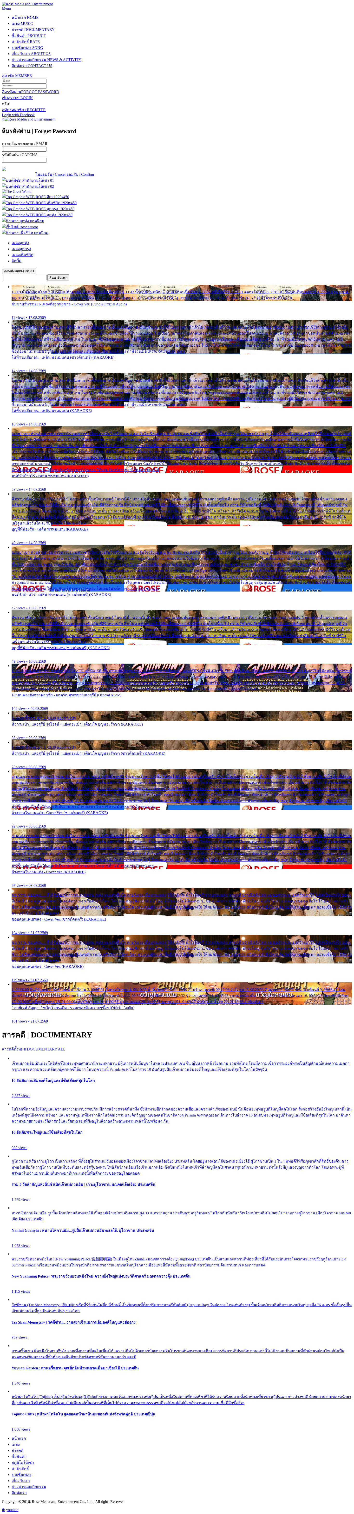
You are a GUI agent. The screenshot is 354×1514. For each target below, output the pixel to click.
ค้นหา (58, 277)
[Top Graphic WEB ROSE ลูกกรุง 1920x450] (38, 209)
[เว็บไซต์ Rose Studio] (20, 227)
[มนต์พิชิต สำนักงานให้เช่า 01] (28, 180)
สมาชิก (17, 76)
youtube (12, 1510)
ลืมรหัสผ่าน (30, 92)
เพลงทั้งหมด (19, 271)
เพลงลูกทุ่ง (20, 243)
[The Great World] (17, 191)
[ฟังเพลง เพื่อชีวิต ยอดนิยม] (25, 233)
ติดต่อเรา (32, 66)
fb (3, 1510)
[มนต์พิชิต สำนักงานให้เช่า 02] (28, 186)
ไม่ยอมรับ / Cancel (51, 174)
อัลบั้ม (16, 261)
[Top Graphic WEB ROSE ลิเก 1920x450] (35, 197)
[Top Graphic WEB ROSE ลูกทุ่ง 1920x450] (37, 215)
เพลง (22, 23)
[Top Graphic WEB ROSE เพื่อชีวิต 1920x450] (39, 203)
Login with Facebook (18, 115)
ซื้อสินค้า (29, 36)
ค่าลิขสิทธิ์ (26, 42)
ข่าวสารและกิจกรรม (46, 60)
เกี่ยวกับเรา (31, 54)
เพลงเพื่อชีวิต (22, 255)
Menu (6, 8)
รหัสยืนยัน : (20, 155)
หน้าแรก (25, 17)
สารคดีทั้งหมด (34, 1049)
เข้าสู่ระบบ (17, 98)
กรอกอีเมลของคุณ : (25, 143)
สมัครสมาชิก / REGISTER (24, 110)
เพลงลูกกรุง (21, 249)
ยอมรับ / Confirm (80, 174)
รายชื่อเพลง (27, 48)
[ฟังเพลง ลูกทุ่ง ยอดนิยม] (23, 221)
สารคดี (33, 29)
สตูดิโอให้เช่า (23, 1462)
